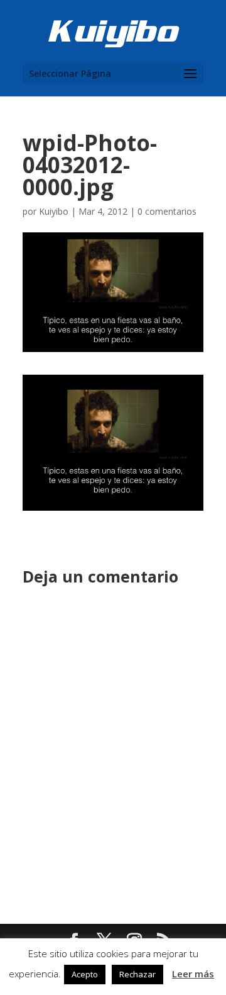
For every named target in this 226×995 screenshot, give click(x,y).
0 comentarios (166, 211)
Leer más (193, 973)
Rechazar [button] (137, 974)
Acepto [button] (85, 974)
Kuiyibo (53, 211)
